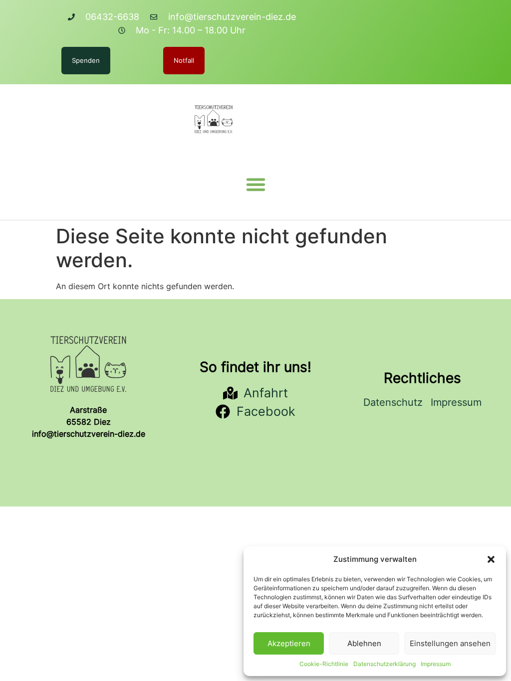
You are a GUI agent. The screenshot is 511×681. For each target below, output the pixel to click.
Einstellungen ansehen (450, 643)
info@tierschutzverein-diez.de (88, 434)
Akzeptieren (288, 643)
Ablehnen (364, 643)
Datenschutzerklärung (384, 664)
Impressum (436, 664)
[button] (491, 559)
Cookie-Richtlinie (323, 664)
